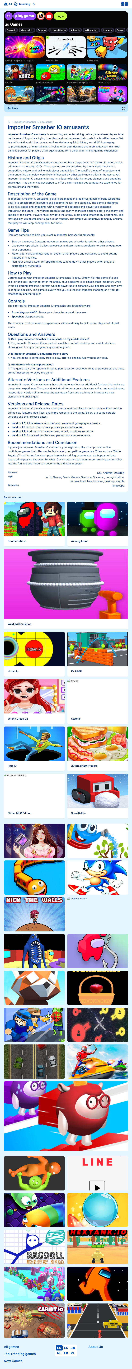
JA (73, 1348)
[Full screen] (124, 108)
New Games (13, 1361)
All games (11, 1347)
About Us (95, 1347)
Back (15, 108)
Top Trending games (20, 1354)
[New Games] (34, 4)
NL (59, 1353)
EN (59, 1348)
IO (9, 121)
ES (66, 1348)
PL (73, 1353)
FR (66, 1353)
